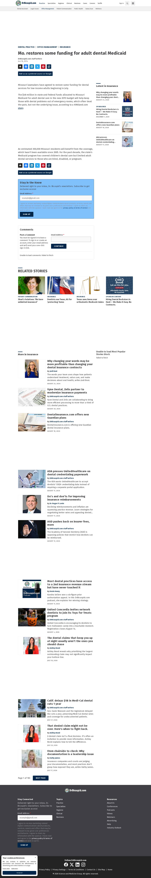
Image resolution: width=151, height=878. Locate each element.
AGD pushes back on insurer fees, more (68, 523)
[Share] (26, 66)
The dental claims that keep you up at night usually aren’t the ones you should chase (70, 641)
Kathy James (55, 758)
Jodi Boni (53, 371)
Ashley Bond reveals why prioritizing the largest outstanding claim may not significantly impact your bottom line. (70, 654)
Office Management (47, 47)
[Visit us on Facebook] (66, 865)
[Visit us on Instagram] (83, 865)
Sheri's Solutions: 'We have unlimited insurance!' (30, 300)
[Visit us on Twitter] (72, 865)
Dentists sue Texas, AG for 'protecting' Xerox (59, 300)
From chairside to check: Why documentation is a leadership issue (70, 752)
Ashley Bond (55, 648)
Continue (58, 246)
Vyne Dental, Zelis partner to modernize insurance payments (67, 391)
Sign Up (26, 214)
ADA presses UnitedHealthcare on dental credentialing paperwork (105, 139)
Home (110, 870)
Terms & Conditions (76, 870)
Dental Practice (26, 47)
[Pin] (43, 66)
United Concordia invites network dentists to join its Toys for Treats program (69, 613)
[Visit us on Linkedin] (77, 865)
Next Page (41, 778)
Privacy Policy (44, 870)
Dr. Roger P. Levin (57, 503)
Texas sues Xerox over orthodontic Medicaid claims (90, 300)
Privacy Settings (59, 870)
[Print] (20, 66)
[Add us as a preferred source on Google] (49, 66)
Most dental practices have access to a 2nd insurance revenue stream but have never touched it (69, 584)
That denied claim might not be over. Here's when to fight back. (67, 727)
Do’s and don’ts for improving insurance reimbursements (66, 498)
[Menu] (133, 3)
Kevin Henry (55, 591)
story (20, 108)
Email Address (26, 193)
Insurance (65, 47)
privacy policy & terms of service (75, 208)
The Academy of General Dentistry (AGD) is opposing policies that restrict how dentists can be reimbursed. (70, 535)
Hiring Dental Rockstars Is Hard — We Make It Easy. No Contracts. (107, 111)
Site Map (101, 870)
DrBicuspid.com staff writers (30, 59)
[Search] (127, 3)
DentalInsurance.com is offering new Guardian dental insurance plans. (69, 426)
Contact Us (91, 870)
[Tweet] (37, 66)
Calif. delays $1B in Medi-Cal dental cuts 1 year (70, 702)
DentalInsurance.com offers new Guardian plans (107, 123)
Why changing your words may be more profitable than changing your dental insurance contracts (107, 95)
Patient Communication (27, 297)
